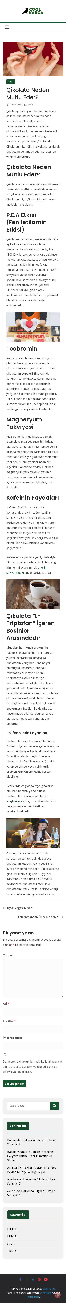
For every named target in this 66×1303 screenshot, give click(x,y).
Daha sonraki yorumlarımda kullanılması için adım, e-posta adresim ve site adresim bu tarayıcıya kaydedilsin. (32, 1067)
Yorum (8, 955)
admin (29, 104)
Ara (54, 1106)
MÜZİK (11, 1236)
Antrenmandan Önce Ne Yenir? (38, 917)
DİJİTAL (12, 1229)
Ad (6, 1003)
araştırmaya (14, 801)
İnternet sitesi (12, 1038)
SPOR (10, 1244)
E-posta (9, 1020)
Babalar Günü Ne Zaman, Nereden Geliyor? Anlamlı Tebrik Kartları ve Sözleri (30, 1156)
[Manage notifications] (58, 1295)
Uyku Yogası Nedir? (20, 908)
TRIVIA (11, 82)
